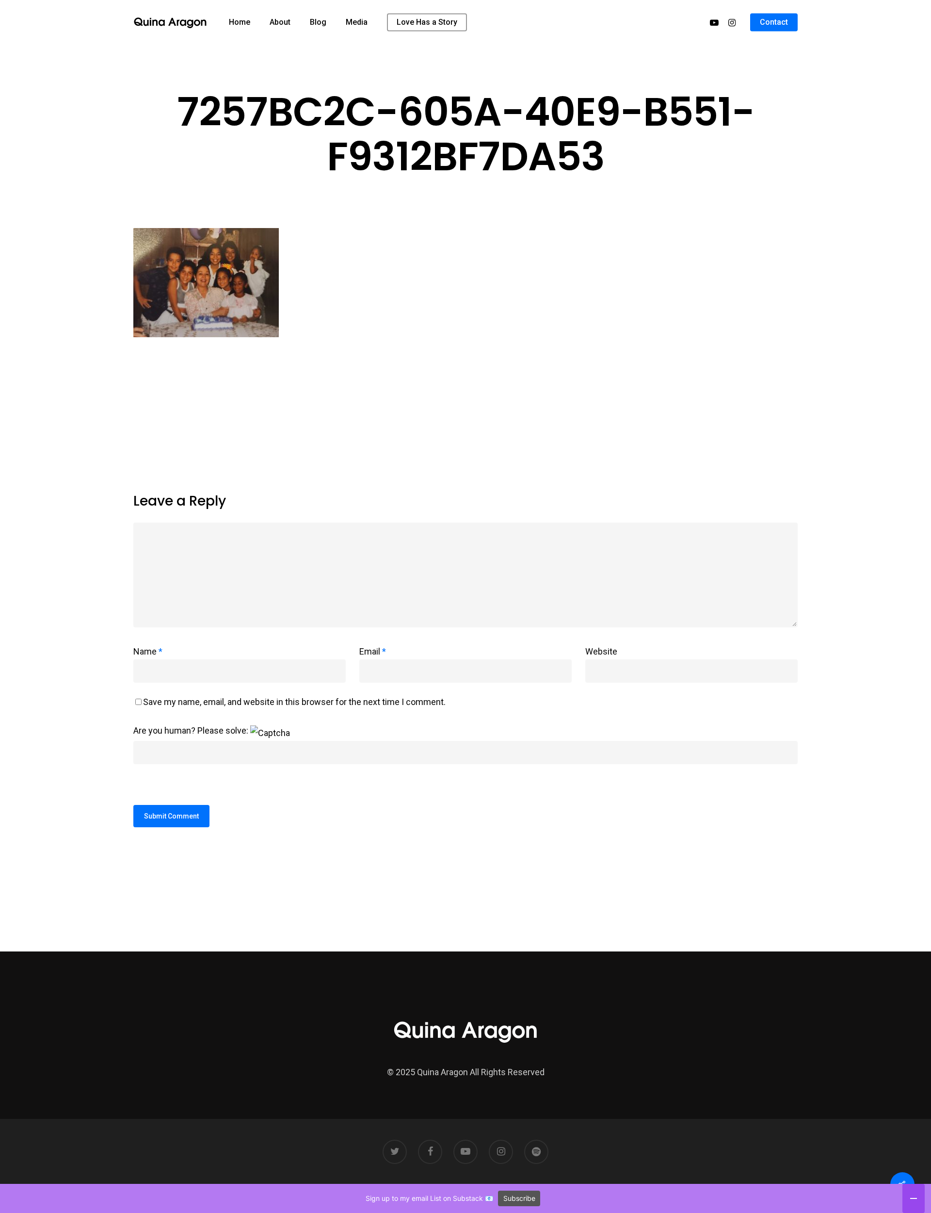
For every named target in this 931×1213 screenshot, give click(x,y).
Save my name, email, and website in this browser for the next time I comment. (294, 702)
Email (372, 651)
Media (357, 22)
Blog (318, 22)
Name (147, 651)
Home (239, 22)
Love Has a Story (427, 22)
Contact (774, 22)
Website (601, 651)
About (280, 22)
